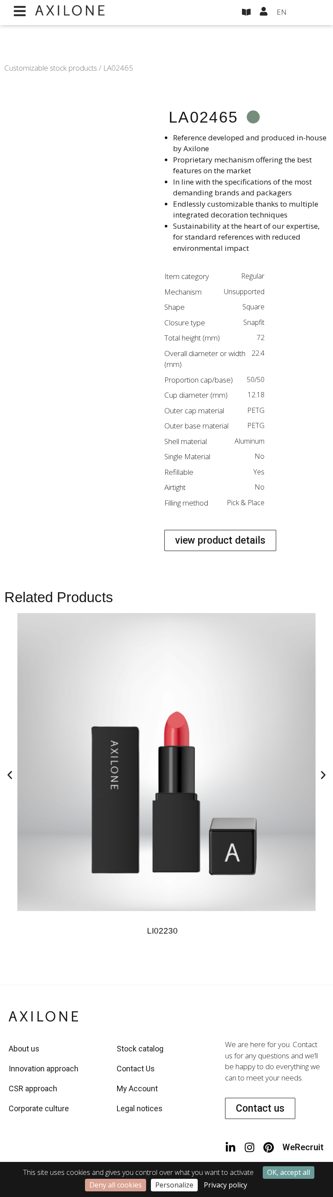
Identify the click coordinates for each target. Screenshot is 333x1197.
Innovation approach (43, 1068)
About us (24, 1048)
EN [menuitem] (282, 12)
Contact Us (136, 1068)
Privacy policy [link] (225, 1185)
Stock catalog (140, 1048)
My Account (137, 1088)
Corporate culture (39, 1108)
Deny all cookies (115, 1185)
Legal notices (140, 1108)
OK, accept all (288, 1172)
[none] (298, 12)
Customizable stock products (50, 68)
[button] (9, 775)
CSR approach (33, 1088)
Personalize (174, 1185)
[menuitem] (298, 12)
